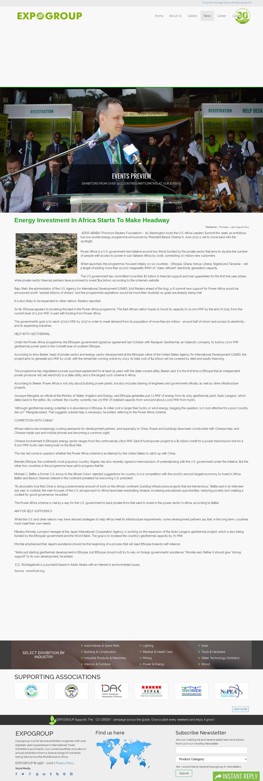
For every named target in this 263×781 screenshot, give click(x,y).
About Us (175, 16)
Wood (205, 664)
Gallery (192, 16)
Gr (216, 2)
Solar (204, 645)
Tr (203, 2)
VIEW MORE (240, 709)
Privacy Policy (65, 763)
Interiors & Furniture (97, 664)
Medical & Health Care (157, 651)
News (207, 16)
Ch (207, 2)
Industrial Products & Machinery (105, 658)
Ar (246, 2)
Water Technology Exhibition (220, 658)
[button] (19, 150)
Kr (250, 2)
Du (228, 2)
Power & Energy (153, 664)
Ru (237, 2)
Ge (220, 2)
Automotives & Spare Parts (101, 645)
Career (221, 16)
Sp (242, 2)
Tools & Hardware (213, 651)
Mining (147, 658)
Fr (212, 2)
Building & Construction (100, 651)
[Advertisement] (131, 54)
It (224, 2)
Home (159, 16)
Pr (233, 2)
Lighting (148, 645)
